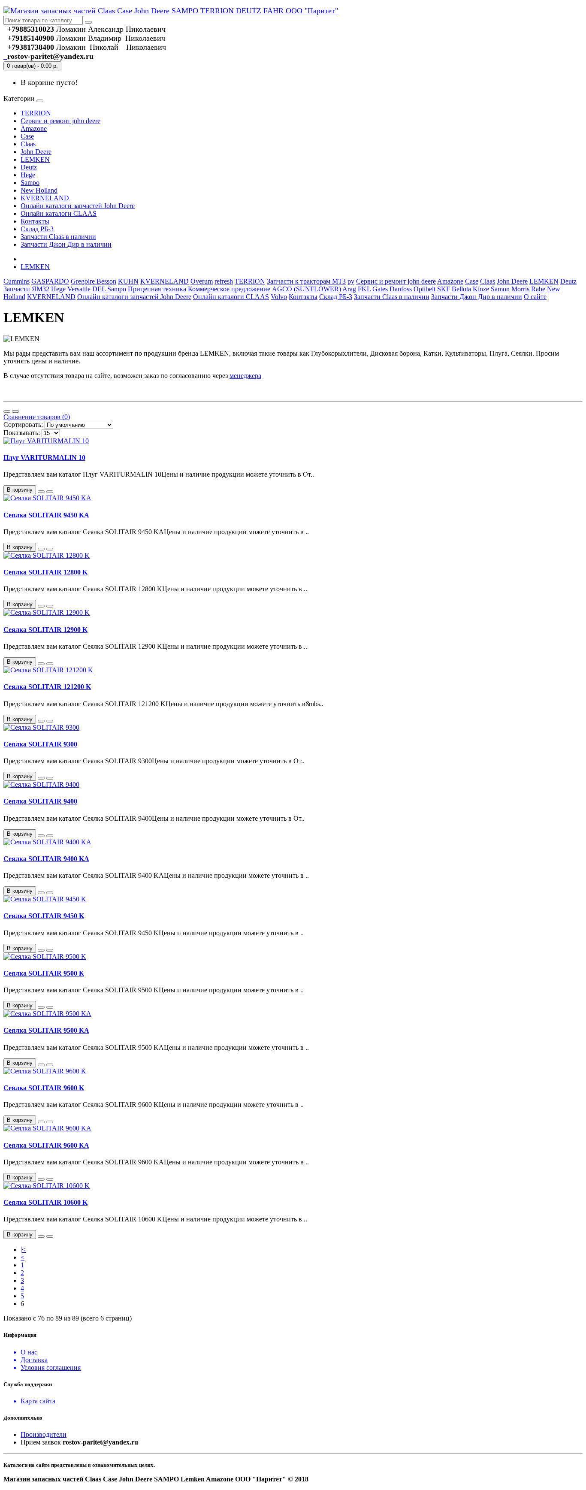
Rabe (538, 289)
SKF (443, 289)
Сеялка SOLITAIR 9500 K (43, 973)
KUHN (128, 281)
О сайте (535, 296)
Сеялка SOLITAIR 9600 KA (46, 1145)
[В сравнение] (49, 491)
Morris (520, 289)
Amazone (34, 128)
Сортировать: (23, 424)
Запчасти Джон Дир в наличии (66, 244)
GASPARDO (50, 281)
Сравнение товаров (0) (36, 416)
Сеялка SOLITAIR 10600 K (45, 1202)
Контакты (35, 221)
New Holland (39, 190)
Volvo (279, 296)
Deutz (29, 167)
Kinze (481, 289)
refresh (223, 281)
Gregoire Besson (93, 281)
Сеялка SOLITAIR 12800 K (45, 572)
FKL (364, 289)
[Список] (6, 411)
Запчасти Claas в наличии (58, 236)
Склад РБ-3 (37, 229)
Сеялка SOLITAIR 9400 (40, 801)
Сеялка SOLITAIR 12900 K (45, 629)
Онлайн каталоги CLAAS (59, 213)
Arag (349, 289)
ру (350, 281)
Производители (43, 1434)
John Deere (36, 151)
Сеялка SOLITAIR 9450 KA (46, 515)
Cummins (16, 281)
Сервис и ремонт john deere (60, 120)
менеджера (245, 375)
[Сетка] (15, 411)
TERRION (36, 113)
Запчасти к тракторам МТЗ (306, 281)
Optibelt (424, 289)
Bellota (461, 289)
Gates (380, 289)
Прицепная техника (157, 289)
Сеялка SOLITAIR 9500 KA (46, 1030)
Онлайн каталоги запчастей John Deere (78, 205)
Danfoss (401, 289)
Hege (28, 174)
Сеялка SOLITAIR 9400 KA (46, 858)
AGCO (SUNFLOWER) (306, 289)
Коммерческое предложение (229, 289)
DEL (99, 289)
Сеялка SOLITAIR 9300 (40, 744)
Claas (28, 144)
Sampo (30, 182)
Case (27, 136)
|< (23, 1249)
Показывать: (21, 432)
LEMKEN (35, 159)
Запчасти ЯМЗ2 (26, 289)
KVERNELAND (45, 198)
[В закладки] (41, 491)
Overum (201, 281)
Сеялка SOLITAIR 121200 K (47, 686)
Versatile (79, 289)
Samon (500, 289)
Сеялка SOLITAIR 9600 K (43, 1087)
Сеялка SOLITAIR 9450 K (43, 915)
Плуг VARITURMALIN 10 (44, 457)
